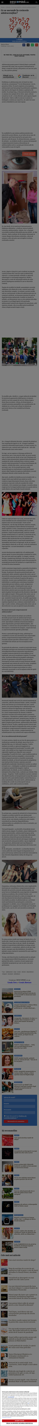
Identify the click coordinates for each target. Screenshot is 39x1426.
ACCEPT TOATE (19, 1420)
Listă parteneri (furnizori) (6, 1417)
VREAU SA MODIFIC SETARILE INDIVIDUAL (19, 1423)
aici (28, 1403)
